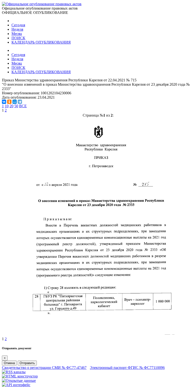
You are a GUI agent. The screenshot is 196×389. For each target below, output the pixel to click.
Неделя (17, 29)
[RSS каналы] (14, 372)
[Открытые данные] (19, 380)
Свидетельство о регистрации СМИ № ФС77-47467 (44, 368)
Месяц (16, 34)
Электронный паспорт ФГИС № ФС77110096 (127, 368)
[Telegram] (20, 102)
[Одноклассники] (9, 102)
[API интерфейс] (16, 385)
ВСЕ (23, 106)
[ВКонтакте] (4, 102)
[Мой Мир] (14, 102)
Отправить (27, 363)
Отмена (9, 363)
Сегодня (18, 25)
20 (11, 106)
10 (7, 106)
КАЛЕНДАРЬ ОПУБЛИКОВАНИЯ (41, 42)
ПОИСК (18, 38)
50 (16, 106)
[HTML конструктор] (20, 376)
